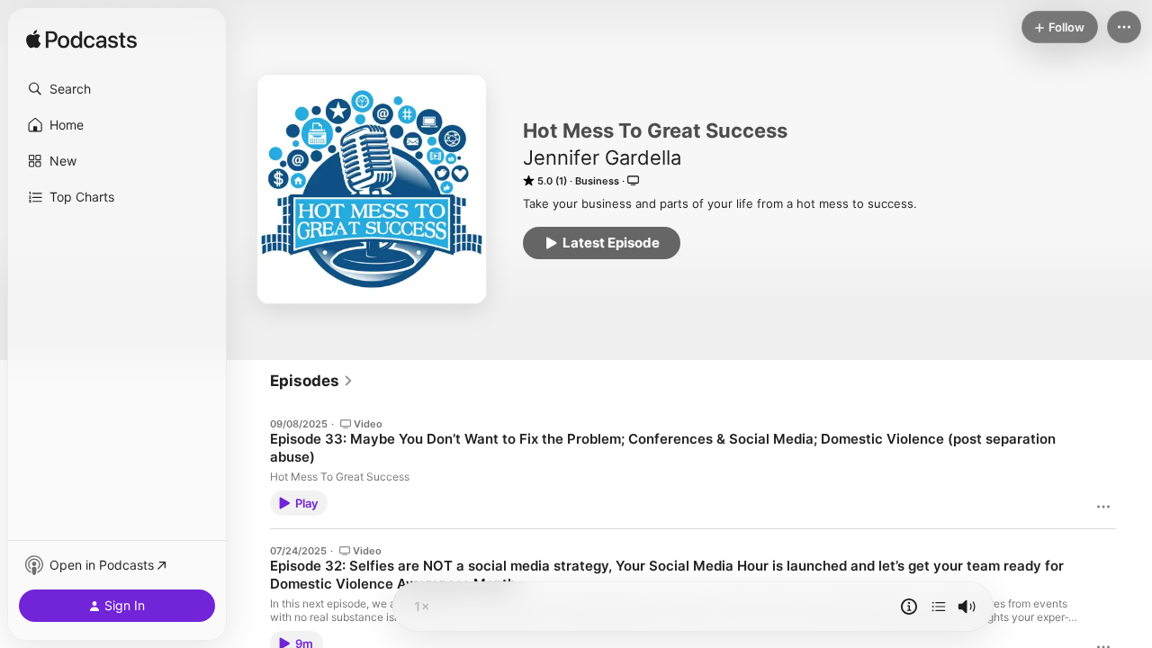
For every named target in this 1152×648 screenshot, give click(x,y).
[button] (117, 89)
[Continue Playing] (939, 606)
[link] (312, 381)
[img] (81, 41)
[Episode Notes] (909, 606)
